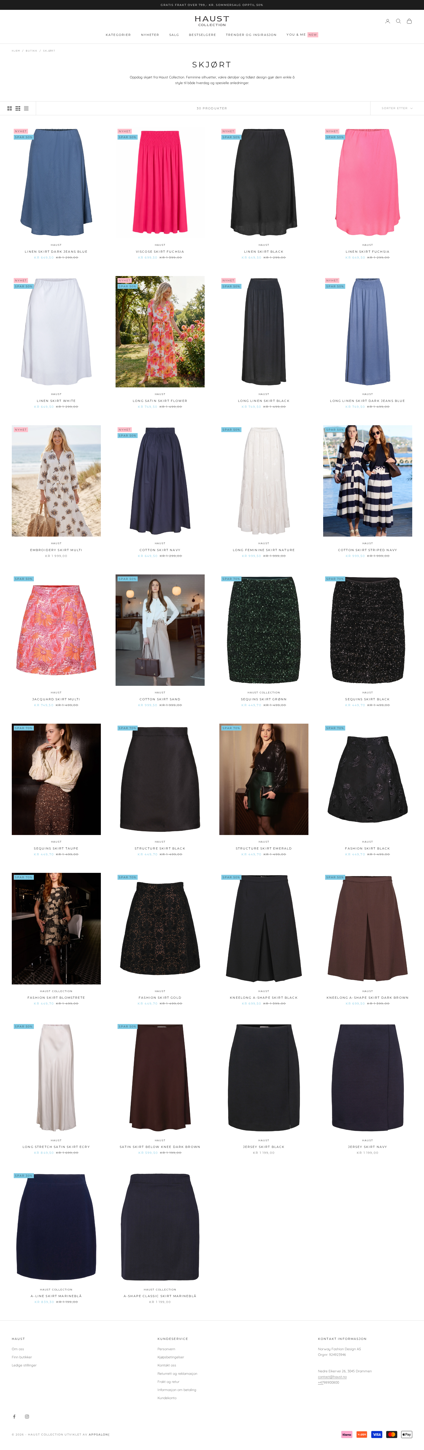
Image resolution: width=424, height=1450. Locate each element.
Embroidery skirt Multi (56, 550)
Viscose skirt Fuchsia (160, 251)
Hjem (16, 50)
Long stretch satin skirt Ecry (56, 1147)
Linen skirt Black (264, 251)
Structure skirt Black (160, 848)
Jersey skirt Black (264, 1147)
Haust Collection (264, 692)
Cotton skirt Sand (160, 699)
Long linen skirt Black (264, 401)
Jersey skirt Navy (367, 1147)
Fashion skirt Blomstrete (56, 997)
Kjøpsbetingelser (171, 1357)
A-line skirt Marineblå (56, 1296)
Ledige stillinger (24, 1365)
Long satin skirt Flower (160, 401)
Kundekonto (167, 1398)
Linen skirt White (56, 401)
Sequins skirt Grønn (264, 699)
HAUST (56, 245)
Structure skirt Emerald (264, 848)
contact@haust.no (332, 1377)
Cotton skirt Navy (160, 550)
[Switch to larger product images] (9, 108)
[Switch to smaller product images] (18, 108)
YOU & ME (302, 34)
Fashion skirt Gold (160, 997)
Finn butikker (22, 1357)
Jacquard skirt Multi (56, 699)
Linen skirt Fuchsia (368, 251)
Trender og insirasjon (251, 35)
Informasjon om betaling (177, 1390)
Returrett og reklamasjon (177, 1373)
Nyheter (150, 35)
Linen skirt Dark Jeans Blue (56, 251)
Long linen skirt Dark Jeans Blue (367, 401)
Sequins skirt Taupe (56, 848)
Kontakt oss (167, 1365)
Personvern (166, 1349)
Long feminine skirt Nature (264, 550)
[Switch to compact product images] (26, 108)
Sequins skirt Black (367, 699)
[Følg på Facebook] (14, 1416)
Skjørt (49, 50)
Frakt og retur (168, 1381)
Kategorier (118, 35)
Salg (174, 35)
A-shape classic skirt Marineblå (160, 1296)
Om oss (18, 1349)
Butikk (32, 50)
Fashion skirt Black (367, 848)
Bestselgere (202, 35)
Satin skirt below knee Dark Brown (160, 1147)
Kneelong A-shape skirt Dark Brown (368, 997)
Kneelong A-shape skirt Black (264, 997)
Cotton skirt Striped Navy (367, 550)
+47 (320, 1382)
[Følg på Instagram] (27, 1416)
